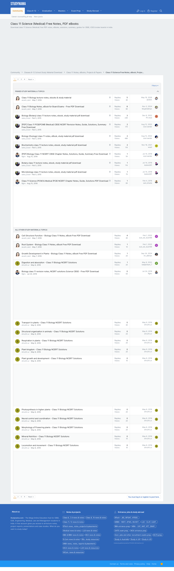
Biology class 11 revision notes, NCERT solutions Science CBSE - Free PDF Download (60, 271)
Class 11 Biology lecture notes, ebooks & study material (46, 97)
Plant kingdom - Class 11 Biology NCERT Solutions (44, 349)
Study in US (146, 539)
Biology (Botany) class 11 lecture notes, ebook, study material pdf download (55, 115)
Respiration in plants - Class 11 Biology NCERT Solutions (47, 340)
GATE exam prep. (122, 531)
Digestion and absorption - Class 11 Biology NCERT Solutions (49, 262)
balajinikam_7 (147, 265)
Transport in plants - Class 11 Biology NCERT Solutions (46, 322)
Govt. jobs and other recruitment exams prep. (133, 535)
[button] (32, 11)
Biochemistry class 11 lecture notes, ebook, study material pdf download (54, 145)
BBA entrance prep (122, 526)
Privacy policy (139, 564)
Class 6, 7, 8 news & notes (73, 518)
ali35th (149, 100)
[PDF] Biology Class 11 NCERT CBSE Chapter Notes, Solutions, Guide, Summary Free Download (65, 154)
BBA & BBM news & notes (73, 535)
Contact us (114, 564)
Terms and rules (126, 564)
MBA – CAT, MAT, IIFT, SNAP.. (144, 526)
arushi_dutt (26, 100)
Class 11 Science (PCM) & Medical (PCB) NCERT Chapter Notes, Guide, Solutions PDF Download (65, 181)
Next (30, 79)
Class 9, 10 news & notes (96, 518)
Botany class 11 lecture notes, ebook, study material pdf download (51, 163)
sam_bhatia (147, 183)
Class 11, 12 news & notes (73, 522)
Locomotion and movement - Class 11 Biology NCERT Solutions (50, 445)
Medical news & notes (72, 531)
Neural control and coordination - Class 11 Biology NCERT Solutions (52, 418)
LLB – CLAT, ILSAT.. (149, 522)
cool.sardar (147, 127)
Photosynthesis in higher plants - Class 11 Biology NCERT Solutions (52, 409)
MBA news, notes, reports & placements (79, 544)
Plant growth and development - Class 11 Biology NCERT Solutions (52, 358)
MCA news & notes (70, 548)
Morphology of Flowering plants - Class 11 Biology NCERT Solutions (52, 427)
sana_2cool (26, 118)
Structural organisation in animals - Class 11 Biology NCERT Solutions (53, 331)
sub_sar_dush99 (145, 238)
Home (154, 564)
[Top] (158, 564)
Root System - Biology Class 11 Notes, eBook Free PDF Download (51, 244)
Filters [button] (154, 86)
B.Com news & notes (71, 539)
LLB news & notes (90, 531)
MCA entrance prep (138, 531)
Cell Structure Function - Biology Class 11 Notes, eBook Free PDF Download (56, 235)
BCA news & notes (92, 535)
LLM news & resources (90, 548)
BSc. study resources (90, 539)
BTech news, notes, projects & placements (80, 526)
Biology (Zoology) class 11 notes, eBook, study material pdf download (53, 136)
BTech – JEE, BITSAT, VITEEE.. (127, 518)
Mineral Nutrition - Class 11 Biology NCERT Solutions (45, 436)
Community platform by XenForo (129, 543)
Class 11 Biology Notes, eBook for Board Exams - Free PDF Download (53, 106)
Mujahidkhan (147, 109)
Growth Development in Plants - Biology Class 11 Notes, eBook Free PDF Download (59, 253)
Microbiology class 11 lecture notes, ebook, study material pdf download (54, 172)
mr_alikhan (148, 256)
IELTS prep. (157, 535)
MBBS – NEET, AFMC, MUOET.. (127, 522)
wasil (150, 147)
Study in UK (135, 539)
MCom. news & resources (73, 552)
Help (148, 564)
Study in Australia (122, 539)
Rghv (24, 156)
